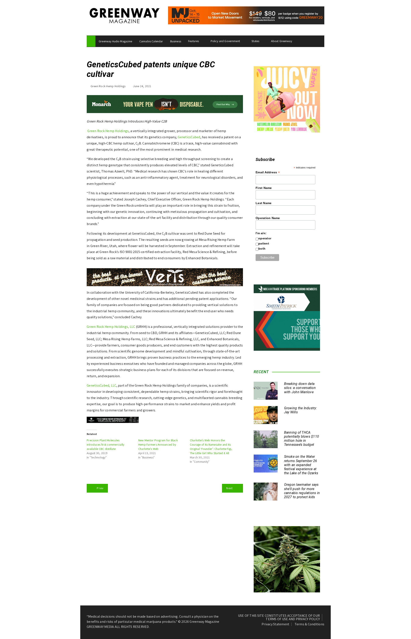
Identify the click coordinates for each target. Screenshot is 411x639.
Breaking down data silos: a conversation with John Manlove (300, 388)
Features (193, 41)
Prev (100, 488)
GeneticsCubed (189, 137)
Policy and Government (225, 41)
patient (263, 243)
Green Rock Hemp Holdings (108, 86)
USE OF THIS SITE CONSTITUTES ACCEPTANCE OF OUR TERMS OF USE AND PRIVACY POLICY (279, 617)
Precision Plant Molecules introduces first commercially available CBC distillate (105, 444)
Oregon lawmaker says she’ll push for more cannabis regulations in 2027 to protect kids (302, 491)
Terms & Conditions (310, 624)
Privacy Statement (275, 624)
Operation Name (268, 218)
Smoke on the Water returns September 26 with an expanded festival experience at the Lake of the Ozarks (301, 465)
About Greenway (281, 41)
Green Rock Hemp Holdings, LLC (111, 326)
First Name (264, 188)
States (255, 41)
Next (229, 488)
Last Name (263, 203)
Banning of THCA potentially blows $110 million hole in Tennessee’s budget (301, 438)
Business (175, 41)
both (261, 248)
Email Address (268, 172)
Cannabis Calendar (151, 41)
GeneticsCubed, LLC (101, 385)
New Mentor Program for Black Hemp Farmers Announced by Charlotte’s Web (158, 444)
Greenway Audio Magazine (115, 41)
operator (264, 238)
